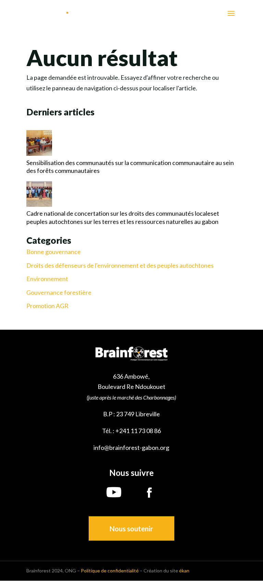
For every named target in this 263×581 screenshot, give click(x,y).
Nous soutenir (131, 529)
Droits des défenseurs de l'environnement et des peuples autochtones (120, 265)
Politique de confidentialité (110, 570)
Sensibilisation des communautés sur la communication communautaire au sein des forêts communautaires (130, 166)
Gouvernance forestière (58, 292)
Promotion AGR (47, 306)
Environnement (47, 278)
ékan (184, 570)
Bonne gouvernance (53, 251)
